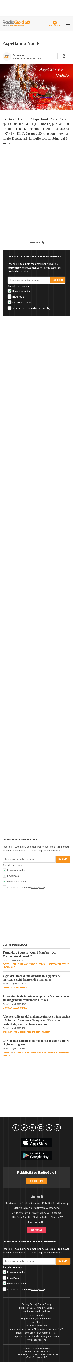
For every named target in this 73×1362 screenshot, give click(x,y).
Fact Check (36, 1322)
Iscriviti (58, 280)
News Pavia (18, 297)
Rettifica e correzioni (36, 1325)
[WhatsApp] (57, 1127)
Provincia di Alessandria (26, 1032)
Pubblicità (48, 1203)
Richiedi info (36, 1181)
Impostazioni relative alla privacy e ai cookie (36, 1336)
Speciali (43, 964)
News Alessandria (21, 291)
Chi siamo (10, 1203)
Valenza (46, 1032)
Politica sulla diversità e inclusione (36, 1308)
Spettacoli (55, 964)
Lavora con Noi (36, 1222)
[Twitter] (24, 1127)
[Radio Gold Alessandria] (16, 23)
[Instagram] (40, 1127)
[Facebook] (15, 1127)
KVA (45, 1357)
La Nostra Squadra (29, 1203)
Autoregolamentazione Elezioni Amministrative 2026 (36, 1329)
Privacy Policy (43, 308)
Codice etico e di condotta (36, 1311)
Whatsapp (63, 1203)
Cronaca (7, 987)
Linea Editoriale (36, 1315)
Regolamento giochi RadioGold (36, 1318)
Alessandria (20, 987)
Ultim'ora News (22, 1208)
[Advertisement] (36, 188)
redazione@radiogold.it (48, 1354)
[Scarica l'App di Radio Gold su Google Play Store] (36, 1155)
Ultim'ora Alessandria (47, 1208)
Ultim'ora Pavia (21, 1213)
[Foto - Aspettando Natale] (36, 87)
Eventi (6, 964)
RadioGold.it (45, 1348)
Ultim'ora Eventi (20, 1217)
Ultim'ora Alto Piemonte (46, 1213)
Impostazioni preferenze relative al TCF (36, 1333)
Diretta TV (57, 1217)
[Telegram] (49, 1127)
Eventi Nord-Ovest (21, 302)
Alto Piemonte (21, 1052)
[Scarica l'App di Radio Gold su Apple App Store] (36, 1142)
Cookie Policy (44, 1304)
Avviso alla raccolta (36, 1340)
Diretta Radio (40, 1217)
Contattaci (37, 1230)
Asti (13, 967)
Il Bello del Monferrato (24, 964)
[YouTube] (32, 1127)
